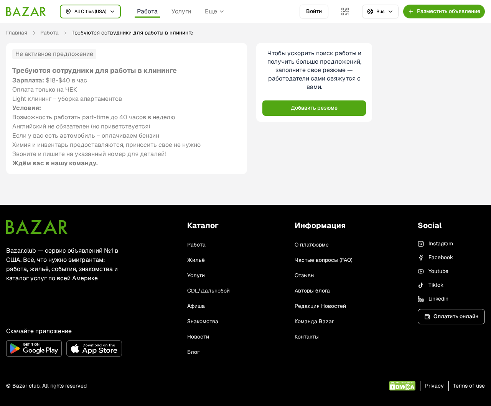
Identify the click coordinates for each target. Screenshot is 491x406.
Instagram (440, 243)
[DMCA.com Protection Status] (402, 386)
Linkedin (438, 298)
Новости (198, 336)
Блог (193, 351)
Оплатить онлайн (455, 316)
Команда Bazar (314, 321)
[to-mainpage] (37, 227)
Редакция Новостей (320, 305)
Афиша (196, 305)
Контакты (307, 336)
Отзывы (305, 275)
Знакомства (202, 321)
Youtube (438, 271)
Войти (314, 11)
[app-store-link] (94, 348)
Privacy (434, 385)
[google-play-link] (34, 348)
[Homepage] (26, 11)
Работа (147, 11)
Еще (211, 11)
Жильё (196, 259)
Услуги (181, 11)
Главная (16, 32)
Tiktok (435, 284)
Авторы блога (312, 290)
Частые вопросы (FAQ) (324, 259)
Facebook (440, 257)
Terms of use (469, 385)
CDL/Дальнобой (208, 290)
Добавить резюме (314, 107)
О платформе (312, 244)
